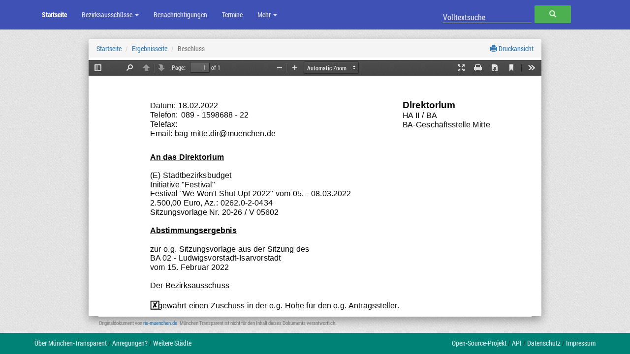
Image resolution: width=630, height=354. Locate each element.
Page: (179, 67)
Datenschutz (544, 343)
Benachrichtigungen (180, 14)
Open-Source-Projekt (479, 343)
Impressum (581, 343)
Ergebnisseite (149, 48)
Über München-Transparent (70, 343)
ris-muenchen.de (160, 322)
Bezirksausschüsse (108, 14)
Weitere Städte (172, 343)
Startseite (54, 14)
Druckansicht (515, 48)
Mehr (264, 14)
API (517, 343)
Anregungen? (130, 343)
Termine (232, 14)
